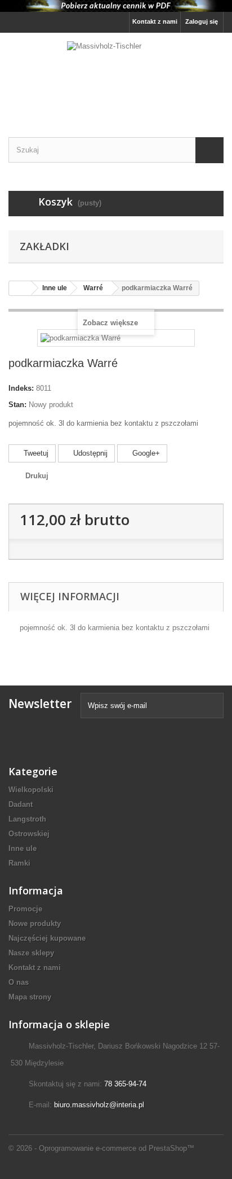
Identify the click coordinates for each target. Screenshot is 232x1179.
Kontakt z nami (154, 21)
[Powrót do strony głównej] (20, 288)
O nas (18, 982)
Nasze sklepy (31, 953)
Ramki (19, 863)
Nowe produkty (34, 923)
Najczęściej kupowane (47, 938)
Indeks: (21, 388)
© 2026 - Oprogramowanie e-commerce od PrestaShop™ (101, 1148)
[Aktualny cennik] (116, 6)
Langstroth (27, 819)
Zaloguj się (201, 21)
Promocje (25, 909)
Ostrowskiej (29, 833)
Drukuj (36, 475)
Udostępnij (89, 453)
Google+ (145, 453)
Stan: (17, 404)
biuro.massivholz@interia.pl (99, 1105)
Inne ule (22, 848)
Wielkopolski (30, 789)
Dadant (20, 804)
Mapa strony (29, 997)
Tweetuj (34, 453)
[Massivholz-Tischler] (116, 75)
